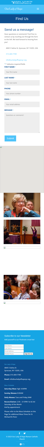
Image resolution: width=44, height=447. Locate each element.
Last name (9, 78)
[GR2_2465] (22, 299)
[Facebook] (19, 433)
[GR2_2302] (22, 217)
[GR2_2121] (22, 243)
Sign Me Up (28, 354)
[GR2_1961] (22, 303)
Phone (7, 88)
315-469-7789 (11, 54)
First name (10, 67)
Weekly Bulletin (16, 2)
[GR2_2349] (22, 248)
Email (7, 99)
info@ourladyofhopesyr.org (16, 60)
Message (8, 110)
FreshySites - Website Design (22, 444)
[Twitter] (24, 433)
